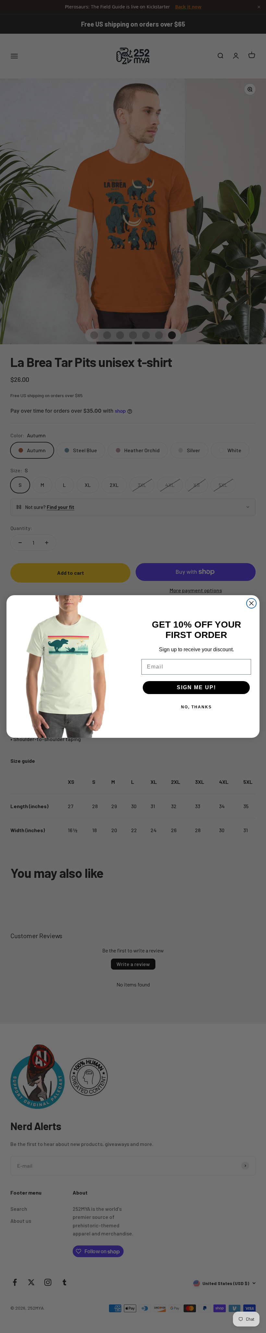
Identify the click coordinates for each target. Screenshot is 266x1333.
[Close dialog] (251, 603)
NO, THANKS (196, 707)
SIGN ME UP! (196, 687)
